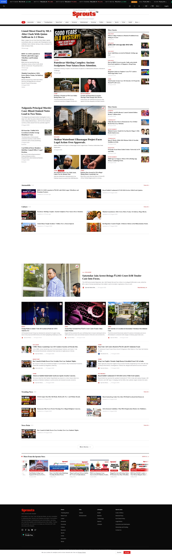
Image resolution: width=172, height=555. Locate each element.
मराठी (145, 6)
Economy (93, 22)
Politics (101, 22)
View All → (145, 456)
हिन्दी (152, 6)
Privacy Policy (82, 552)
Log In (166, 6)
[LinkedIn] (29, 530)
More (157, 6)
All (23, 22)
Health (130, 22)
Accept (127, 552)
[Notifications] (134, 6)
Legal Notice (119, 521)
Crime (123, 22)
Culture (39, 22)
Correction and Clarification (123, 524)
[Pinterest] (32, 530)
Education (63, 538)
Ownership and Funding (122, 527)
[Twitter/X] (35, 530)
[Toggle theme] (139, 6)
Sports (117, 22)
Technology (100, 518)
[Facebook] (26, 530)
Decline (119, 552)
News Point (59, 22)
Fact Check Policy (120, 518)
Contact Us (118, 530)
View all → (146, 185)
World (62, 541)
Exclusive (74, 22)
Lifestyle (99, 524)
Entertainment (84, 22)
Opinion (99, 521)
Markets (99, 515)
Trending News (48, 22)
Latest (67, 22)
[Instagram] (22, 530)
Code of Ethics (119, 512)
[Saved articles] (129, 6)
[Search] (4, 6)
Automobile (30, 22)
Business (109, 22)
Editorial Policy (119, 515)
